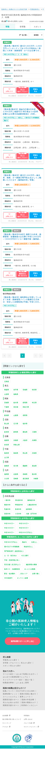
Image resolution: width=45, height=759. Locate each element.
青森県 (6, 390)
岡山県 (25, 453)
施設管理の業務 (31, 564)
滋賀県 (6, 440)
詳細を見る (35, 90)
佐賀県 (15, 474)
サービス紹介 (8, 674)
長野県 (25, 415)
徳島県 (6, 466)
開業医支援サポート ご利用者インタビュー (20, 705)
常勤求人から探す (10, 660)
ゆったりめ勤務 (29, 569)
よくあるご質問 (22, 682)
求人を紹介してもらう (23, 90)
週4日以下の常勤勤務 (11, 547)
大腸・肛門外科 (31, 514)
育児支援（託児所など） (12, 564)
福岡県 (6, 474)
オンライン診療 (22, 578)
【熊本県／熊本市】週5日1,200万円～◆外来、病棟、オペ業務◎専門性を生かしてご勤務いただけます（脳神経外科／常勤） (22, 177)
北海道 (6, 381)
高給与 (24, 542)
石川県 (15, 423)
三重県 (34, 432)
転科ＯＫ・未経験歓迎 (12, 569)
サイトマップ (6, 723)
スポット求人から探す (12, 666)
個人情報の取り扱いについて (11, 719)
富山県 (6, 423)
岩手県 (15, 390)
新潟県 (6, 415)
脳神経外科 (31, 500)
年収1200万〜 (24, 523)
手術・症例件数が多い (12, 560)
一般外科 (7, 500)
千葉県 (6, 407)
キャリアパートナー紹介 (13, 680)
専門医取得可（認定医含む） (14, 551)
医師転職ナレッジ (10, 694)
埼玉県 (34, 402)
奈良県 (6, 445)
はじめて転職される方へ (26, 674)
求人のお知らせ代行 (11, 702)
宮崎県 (15, 479)
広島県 (34, 453)
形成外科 (18, 509)
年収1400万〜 (9, 528)
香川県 (15, 466)
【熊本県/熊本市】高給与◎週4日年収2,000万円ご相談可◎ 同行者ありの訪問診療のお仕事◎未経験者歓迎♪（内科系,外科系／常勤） (20, 111)
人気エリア (23, 574)
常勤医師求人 (35, 9)
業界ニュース (25, 697)
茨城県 (6, 402)
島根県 (15, 453)
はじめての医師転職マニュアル (15, 677)
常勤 (7, 26)
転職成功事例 (8, 682)
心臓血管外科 (32, 505)
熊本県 (34, 474)
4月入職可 (25, 555)
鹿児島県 (26, 479)
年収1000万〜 (9, 523)
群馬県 (25, 402)
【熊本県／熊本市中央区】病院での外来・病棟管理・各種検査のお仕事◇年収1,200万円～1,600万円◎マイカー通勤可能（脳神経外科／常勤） (22, 236)
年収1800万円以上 (10, 542)
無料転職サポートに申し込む (22, 641)
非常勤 (22, 26)
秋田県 (34, 390)
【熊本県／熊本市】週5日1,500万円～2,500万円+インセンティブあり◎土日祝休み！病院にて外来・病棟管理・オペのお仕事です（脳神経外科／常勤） (22, 48)
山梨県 (15, 415)
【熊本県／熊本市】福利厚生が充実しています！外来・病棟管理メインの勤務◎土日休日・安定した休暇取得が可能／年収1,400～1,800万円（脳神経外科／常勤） (22, 299)
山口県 (6, 457)
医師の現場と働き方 (28, 694)
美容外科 (7, 514)
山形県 (6, 394)
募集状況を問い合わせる (22, 275)
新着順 (36, 35)
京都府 (15, 440)
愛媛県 (25, 466)
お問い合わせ (28, 719)
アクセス (5, 727)
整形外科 (7, 505)
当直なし (34, 542)
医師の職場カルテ (29, 702)
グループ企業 (28, 723)
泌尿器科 (29, 509)
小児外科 (18, 514)
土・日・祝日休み (10, 555)
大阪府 (25, 440)
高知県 (34, 466)
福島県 (15, 394)
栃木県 (15, 402)
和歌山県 (16, 445)
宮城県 (25, 390)
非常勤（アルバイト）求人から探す (17, 663)
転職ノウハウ (8, 691)
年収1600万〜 (24, 528)
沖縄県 (35, 479)
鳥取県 (6, 453)
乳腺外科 (7, 509)
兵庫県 (34, 440)
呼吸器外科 (19, 505)
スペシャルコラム (10, 697)
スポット (37, 26)
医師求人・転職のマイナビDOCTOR (14, 9)
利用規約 (27, 715)
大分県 (6, 479)
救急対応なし (28, 547)
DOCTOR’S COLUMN (25, 691)
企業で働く (36, 574)
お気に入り (9, 91)
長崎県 (25, 474)
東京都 (15, 407)
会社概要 (5, 715)
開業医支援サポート (11, 699)
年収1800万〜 (9, 532)
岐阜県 (6, 432)
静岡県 (15, 432)
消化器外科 (19, 500)
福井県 (25, 423)
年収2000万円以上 (25, 532)
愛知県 (25, 432)
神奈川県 (26, 407)
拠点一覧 (28, 680)
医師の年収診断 (28, 699)
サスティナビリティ (30, 727)
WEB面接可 (8, 578)
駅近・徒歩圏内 (9, 574)
